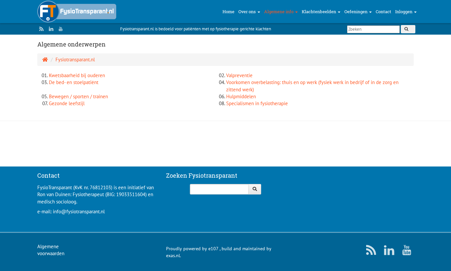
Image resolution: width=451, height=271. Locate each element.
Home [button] (228, 12)
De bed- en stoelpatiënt (73, 82)
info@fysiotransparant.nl (79, 211)
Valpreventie (239, 75)
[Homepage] (45, 59)
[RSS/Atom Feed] (40, 29)
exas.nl (173, 255)
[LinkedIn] (49, 29)
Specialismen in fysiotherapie (257, 103)
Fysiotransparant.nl (75, 59)
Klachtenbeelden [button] (319, 12)
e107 (213, 249)
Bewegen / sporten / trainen (78, 96)
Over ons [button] (247, 12)
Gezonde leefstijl (67, 103)
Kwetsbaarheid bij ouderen (77, 75)
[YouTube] (59, 29)
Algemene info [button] (279, 12)
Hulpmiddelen (241, 96)
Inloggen (404, 12)
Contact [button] (383, 12)
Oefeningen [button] (356, 12)
